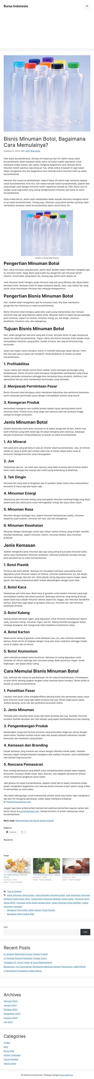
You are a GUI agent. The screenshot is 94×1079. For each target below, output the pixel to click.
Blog (6, 1047)
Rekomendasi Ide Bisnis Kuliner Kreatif (35, 820)
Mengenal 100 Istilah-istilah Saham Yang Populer (31, 910)
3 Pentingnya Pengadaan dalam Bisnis (23, 971)
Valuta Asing (10, 1063)
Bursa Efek (9, 1051)
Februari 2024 (11, 1001)
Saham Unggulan (12, 1055)
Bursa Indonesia (16, 6)
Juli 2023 (8, 1022)
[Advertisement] (47, 31)
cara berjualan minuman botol (50, 895)
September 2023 (12, 1013)
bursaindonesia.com (29, 811)
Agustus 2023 (11, 1018)
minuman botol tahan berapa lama (33, 903)
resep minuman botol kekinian (66, 903)
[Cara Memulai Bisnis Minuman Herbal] (17, 866)
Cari (6, 927)
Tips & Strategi (14, 891)
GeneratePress (66, 1075)
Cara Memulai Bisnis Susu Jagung (46, 875)
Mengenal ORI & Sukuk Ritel (20, 914)
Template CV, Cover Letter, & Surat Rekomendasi (28, 962)
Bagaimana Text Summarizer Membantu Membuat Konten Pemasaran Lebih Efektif (44, 966)
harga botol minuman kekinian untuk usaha (52, 899)
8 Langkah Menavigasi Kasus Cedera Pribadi (26, 954)
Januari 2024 (10, 1005)
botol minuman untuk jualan (20, 895)
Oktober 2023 (10, 1009)
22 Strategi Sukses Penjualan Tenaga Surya (25, 958)
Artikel (7, 1042)
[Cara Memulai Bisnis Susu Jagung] (46, 866)
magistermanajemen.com (18, 802)
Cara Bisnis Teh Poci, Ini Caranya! (75, 875)
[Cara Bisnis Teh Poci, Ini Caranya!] (75, 866)
